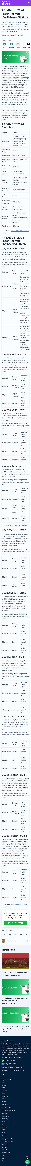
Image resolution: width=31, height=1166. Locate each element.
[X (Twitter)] (10, 934)
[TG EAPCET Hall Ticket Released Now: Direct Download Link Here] (15, 961)
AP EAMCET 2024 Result (20, 525)
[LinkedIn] (15, 934)
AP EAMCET (21, 35)
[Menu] (28, 3)
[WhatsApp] (21, 934)
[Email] (26, 934)
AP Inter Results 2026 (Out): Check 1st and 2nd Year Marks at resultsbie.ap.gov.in (14, 1000)
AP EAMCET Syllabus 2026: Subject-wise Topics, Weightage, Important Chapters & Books (15, 1028)
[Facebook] (4, 934)
